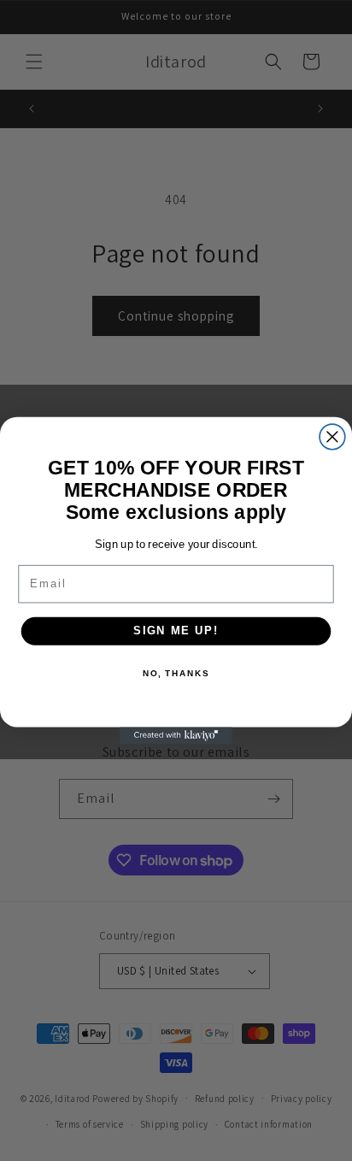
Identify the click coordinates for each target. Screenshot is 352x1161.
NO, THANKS (176, 674)
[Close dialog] (332, 437)
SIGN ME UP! (176, 631)
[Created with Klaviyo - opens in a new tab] (176, 735)
